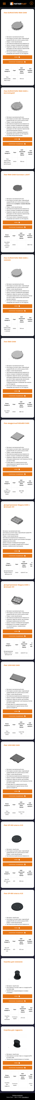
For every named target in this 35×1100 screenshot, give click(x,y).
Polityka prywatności (17, 1095)
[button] (4, 3)
